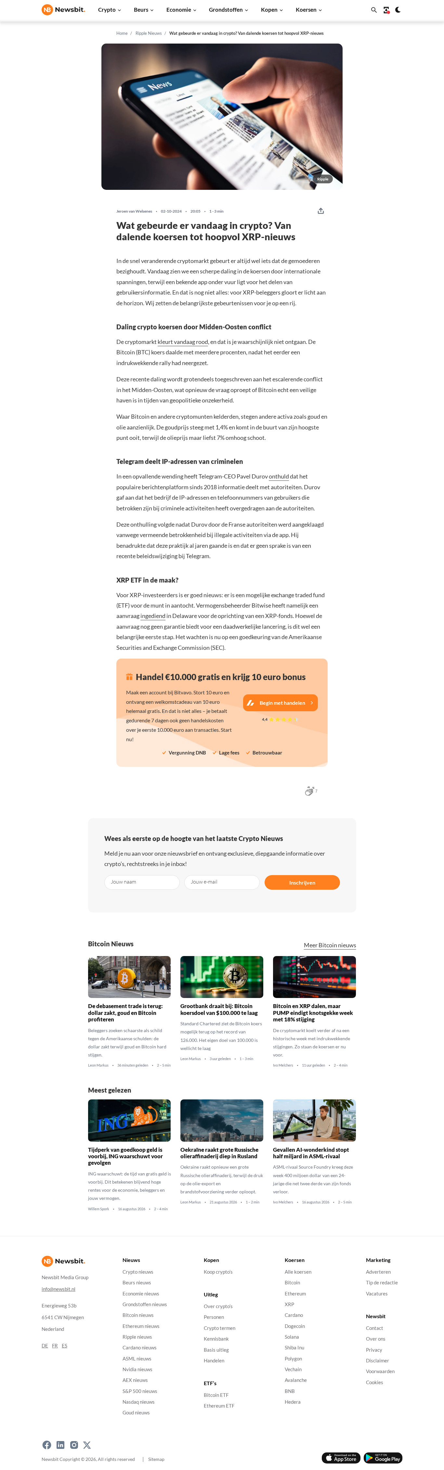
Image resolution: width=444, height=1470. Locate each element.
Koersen (306, 9)
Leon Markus (98, 1065)
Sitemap (156, 1459)
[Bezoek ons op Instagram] (74, 1445)
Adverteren (378, 1272)
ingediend (152, 615)
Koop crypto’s (218, 1272)
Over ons (375, 1339)
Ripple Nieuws (149, 33)
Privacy (374, 1350)
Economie (178, 9)
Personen (214, 1317)
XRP (289, 1304)
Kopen (269, 9)
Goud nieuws (136, 1413)
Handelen (214, 1360)
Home (122, 33)
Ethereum (295, 1293)
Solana (292, 1337)
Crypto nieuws (138, 1272)
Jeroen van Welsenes (134, 211)
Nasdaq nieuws (139, 1402)
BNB (290, 1391)
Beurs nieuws (137, 1283)
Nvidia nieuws (137, 1369)
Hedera (293, 1402)
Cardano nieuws (140, 1348)
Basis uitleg (216, 1350)
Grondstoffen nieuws (145, 1304)
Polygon (293, 1358)
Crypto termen (219, 1328)
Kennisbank (216, 1339)
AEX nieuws (135, 1380)
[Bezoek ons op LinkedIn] (60, 1445)
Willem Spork (98, 1208)
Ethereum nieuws (141, 1326)
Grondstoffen (226, 9)
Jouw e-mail (204, 881)
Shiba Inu (294, 1348)
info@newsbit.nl (58, 1289)
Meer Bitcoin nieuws (330, 945)
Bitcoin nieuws (138, 1315)
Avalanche (296, 1380)
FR (55, 1345)
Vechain (293, 1369)
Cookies (374, 1382)
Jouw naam (123, 881)
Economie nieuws (141, 1293)
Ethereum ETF (219, 1406)
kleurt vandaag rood (183, 341)
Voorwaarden (380, 1371)
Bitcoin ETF (216, 1395)
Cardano (294, 1315)
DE (45, 1345)
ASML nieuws (137, 1358)
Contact (374, 1328)
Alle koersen (298, 1272)
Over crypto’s (218, 1306)
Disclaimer (377, 1360)
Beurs (141, 9)
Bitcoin (292, 1283)
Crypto (107, 9)
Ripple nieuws (137, 1337)
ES (64, 1345)
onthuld (279, 476)
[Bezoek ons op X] (87, 1445)
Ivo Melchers (283, 1065)
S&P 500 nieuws (140, 1391)
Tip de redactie (382, 1283)
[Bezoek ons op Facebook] (47, 1445)
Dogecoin (295, 1326)
